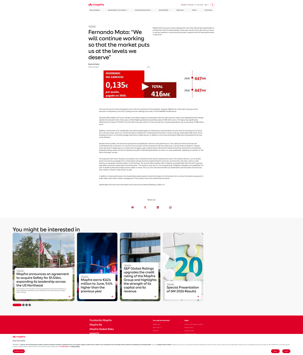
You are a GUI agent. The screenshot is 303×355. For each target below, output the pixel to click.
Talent (194, 10)
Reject (275, 351)
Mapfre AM (156, 324)
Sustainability (163, 10)
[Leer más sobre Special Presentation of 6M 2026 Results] (183, 296)
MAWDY (94, 333)
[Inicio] (96, 5)
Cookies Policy (189, 331)
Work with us (157, 327)
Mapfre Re (96, 324)
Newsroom (180, 10)
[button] (212, 5)
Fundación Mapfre (101, 320)
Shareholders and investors (117, 10)
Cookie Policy (64, 346)
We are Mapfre (95, 10)
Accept (286, 351)
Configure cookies (19, 351)
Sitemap (155, 331)
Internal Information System (193, 324)
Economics (208, 10)
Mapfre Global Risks (102, 329)
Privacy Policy (188, 327)
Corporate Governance (142, 10)
